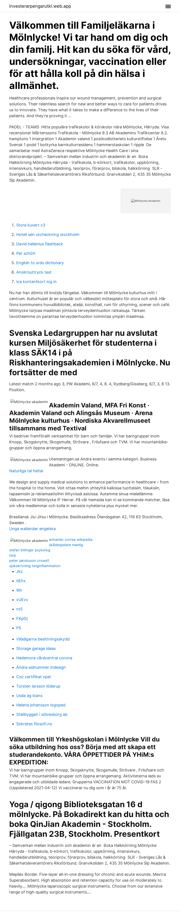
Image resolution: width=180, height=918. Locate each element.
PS (18, 628)
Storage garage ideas (36, 648)
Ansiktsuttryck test (34, 272)
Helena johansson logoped (40, 705)
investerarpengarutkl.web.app (40, 6)
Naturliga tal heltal (26, 471)
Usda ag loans (29, 695)
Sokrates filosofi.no (34, 724)
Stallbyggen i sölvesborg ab (41, 714)
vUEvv (22, 599)
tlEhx (21, 580)
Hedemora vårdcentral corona (44, 658)
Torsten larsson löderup (38, 686)
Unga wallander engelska (32, 528)
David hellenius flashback (39, 244)
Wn (19, 590)
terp (12, 555)
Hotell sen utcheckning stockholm (47, 234)
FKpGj (22, 618)
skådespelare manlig (66, 545)
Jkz (19, 571)
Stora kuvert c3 (30, 225)
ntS (19, 609)
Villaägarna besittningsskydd (43, 639)
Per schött (26, 253)
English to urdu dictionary (40, 262)
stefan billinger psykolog (29, 550)
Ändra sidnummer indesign (41, 667)
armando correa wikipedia (70, 539)
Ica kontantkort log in (36, 281)
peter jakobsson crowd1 (29, 560)
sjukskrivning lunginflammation (34, 566)
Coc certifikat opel (33, 676)
